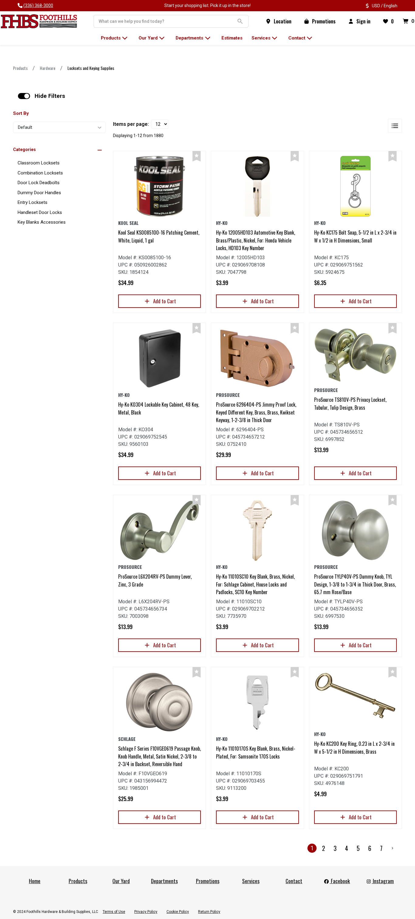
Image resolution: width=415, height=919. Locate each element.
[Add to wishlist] (196, 156)
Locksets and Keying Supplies (90, 68)
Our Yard (121, 881)
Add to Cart (164, 301)
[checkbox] (24, 96)
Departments (164, 881)
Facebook (340, 881)
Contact (294, 881)
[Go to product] (159, 186)
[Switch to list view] (395, 126)
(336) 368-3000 (38, 5)
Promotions (207, 881)
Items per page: (131, 124)
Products (20, 68)
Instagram (383, 881)
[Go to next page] (392, 848)
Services (250, 881)
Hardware (47, 68)
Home (34, 881)
